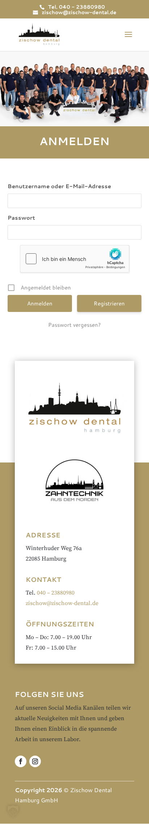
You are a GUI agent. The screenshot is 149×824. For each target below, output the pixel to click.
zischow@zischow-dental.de (62, 603)
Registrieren (109, 303)
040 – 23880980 (55, 592)
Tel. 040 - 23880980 (76, 6)
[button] (13, 811)
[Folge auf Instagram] (35, 761)
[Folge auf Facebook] (20, 761)
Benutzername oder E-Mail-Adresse (59, 186)
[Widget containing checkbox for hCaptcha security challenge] (74, 258)
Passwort (21, 217)
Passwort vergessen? (74, 325)
